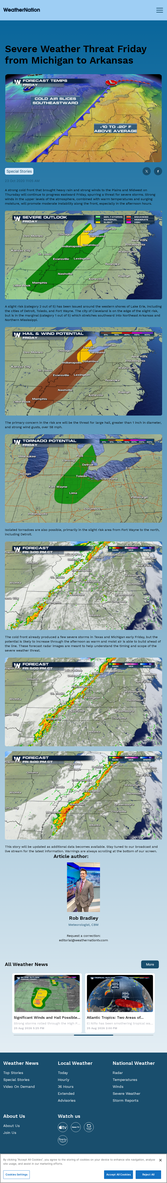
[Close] (160, 1160)
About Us (11, 1125)
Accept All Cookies (118, 1174)
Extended (66, 1093)
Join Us (9, 1132)
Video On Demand (19, 1086)
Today (63, 1073)
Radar (118, 1073)
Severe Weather (126, 1093)
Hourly (63, 1079)
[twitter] (146, 171)
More (150, 964)
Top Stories (13, 1073)
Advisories (67, 1100)
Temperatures (125, 1079)
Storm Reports (125, 1100)
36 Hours (66, 1086)
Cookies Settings (16, 1174)
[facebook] (158, 171)
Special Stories (16, 1079)
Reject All (148, 1174)
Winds (118, 1086)
